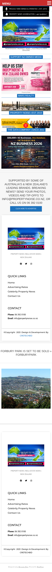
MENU (6, 3)
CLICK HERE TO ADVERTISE (26, 208)
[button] (49, 3)
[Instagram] (31, 264)
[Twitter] (26, 264)
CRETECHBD (26, 335)
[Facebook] (21, 264)
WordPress (40, 567)
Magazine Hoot (23, 567)
